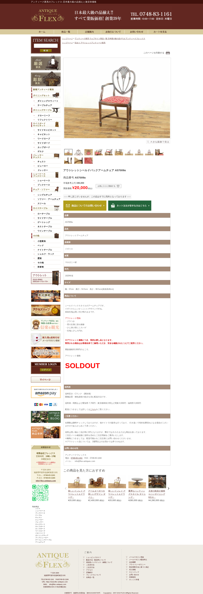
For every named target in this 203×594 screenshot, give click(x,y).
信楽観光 (132, 577)
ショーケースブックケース (39, 175)
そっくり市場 (134, 579)
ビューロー (43, 166)
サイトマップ (134, 572)
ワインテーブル (45, 231)
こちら (93, 409)
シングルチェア (45, 195)
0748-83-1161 (76, 458)
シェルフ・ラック (46, 254)
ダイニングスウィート (48, 101)
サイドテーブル (40, 208)
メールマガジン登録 (136, 557)
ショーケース (44, 180)
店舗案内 (90, 31)
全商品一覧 (90, 577)
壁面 (40, 258)
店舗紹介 (89, 572)
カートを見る (160, 31)
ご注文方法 (90, 567)
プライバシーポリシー (137, 564)
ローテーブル (44, 214)
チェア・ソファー (41, 189)
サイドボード (44, 143)
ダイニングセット (41, 95)
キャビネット (44, 134)
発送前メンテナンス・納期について (99, 562)
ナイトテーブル (45, 250)
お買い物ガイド (113, 31)
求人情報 (132, 569)
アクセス (89, 570)
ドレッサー (43, 170)
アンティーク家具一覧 (66, 31)
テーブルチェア (45, 105)
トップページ (67, 39)
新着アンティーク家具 (43, 89)
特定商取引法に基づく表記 (139, 567)
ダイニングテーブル (42, 110)
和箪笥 (41, 267)
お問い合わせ (136, 31)
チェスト (42, 162)
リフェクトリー (45, 120)
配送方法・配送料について (96, 560)
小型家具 (42, 241)
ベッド (41, 245)
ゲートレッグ (44, 222)
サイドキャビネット (47, 130)
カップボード (44, 147)
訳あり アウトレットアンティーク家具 (90, 43)
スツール (42, 203)
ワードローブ (44, 139)
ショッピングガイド (93, 557)
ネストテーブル (45, 226)
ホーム (43, 31)
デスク (41, 151)
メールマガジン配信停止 (138, 559)
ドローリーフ (44, 116)
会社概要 (132, 562)
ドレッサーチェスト (38, 156)
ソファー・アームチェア (49, 199)
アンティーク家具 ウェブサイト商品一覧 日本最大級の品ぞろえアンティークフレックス (110, 39)
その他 (36, 236)
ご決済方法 (90, 565)
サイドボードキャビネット (39, 124)
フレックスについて (93, 575)
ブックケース (44, 185)
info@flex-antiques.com (46, 481)
